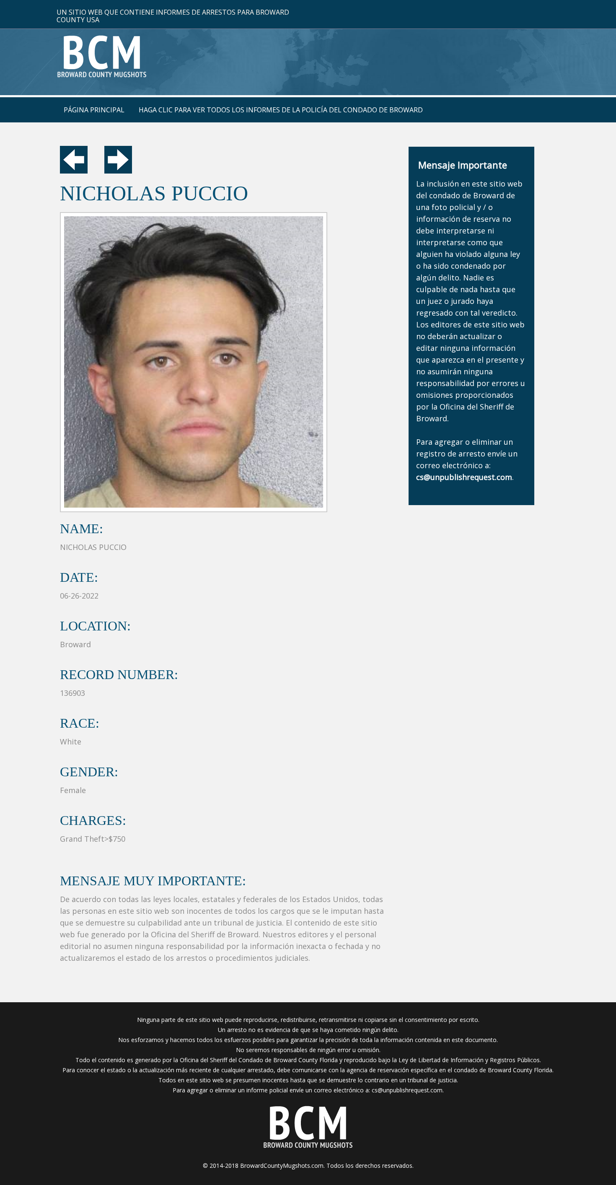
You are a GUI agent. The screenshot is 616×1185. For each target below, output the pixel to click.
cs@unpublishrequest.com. (408, 1090)
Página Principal (94, 109)
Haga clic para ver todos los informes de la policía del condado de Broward (281, 109)
